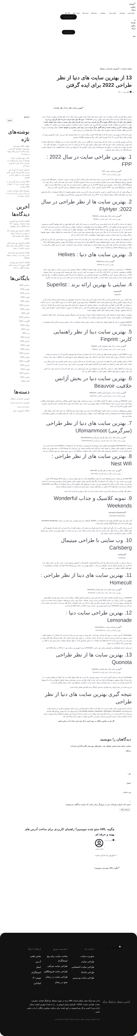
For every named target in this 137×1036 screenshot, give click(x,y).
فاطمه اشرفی (24, 221)
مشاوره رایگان (68, 17)
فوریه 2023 (25, 369)
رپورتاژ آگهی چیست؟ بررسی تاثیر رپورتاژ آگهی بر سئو (19, 265)
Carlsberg (120, 548)
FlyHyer (108, 209)
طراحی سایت (116, 144)
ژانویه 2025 (25, 301)
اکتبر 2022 (25, 381)
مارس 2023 (25, 365)
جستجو (27, 117)
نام (129, 774)
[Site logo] (132, 7)
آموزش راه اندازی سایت (20, 403)
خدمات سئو (101, 716)
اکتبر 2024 (25, 313)
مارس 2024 (25, 341)
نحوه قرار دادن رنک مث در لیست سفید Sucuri (18, 255)
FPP (127, 164)
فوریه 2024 (25, 345)
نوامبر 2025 (25, 289)
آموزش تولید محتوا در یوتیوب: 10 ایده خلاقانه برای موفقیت (20, 223)
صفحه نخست (126, 69)
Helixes (66, 254)
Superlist (57, 284)
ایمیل (128, 783)
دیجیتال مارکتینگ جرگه (61, 714)
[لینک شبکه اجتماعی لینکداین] (66, 1)
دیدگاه (128, 751)
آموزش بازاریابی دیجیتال (109, 69)
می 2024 (26, 333)
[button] (17, 875)
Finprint (109, 339)
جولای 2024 (25, 325)
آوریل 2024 (25, 337)
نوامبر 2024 (25, 309)
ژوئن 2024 (25, 329)
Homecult (121, 582)
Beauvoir (104, 386)
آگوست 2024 (24, 321)
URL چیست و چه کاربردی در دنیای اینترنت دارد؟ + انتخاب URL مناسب (18, 184)
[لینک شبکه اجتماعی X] (71, 1)
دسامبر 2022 (24, 373)
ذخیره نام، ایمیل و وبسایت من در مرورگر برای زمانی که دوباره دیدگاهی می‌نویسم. (98, 804)
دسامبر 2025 (24, 285)
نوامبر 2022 (25, 377)
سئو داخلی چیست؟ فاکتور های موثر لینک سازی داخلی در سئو (18, 245)
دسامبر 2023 (24, 353)
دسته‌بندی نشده (23, 407)
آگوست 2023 (24, 361)
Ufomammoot (91, 430)
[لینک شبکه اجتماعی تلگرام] (64, 1)
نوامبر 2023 (25, 357)
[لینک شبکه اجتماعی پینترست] (68, 1)
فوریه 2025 (25, 297)
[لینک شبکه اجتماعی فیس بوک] (73, 1)
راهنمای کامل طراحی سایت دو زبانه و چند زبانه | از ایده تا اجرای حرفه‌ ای (18, 193)
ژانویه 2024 (25, 349)
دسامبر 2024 (24, 305)
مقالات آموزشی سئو (21, 411)
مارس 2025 (25, 293)
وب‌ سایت (127, 792)
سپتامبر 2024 (24, 317)
